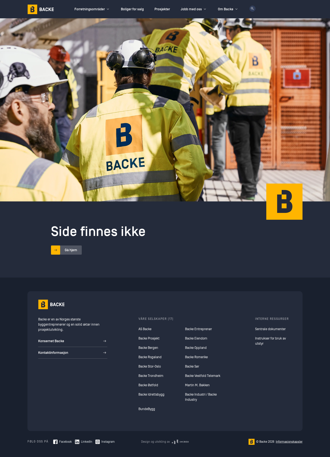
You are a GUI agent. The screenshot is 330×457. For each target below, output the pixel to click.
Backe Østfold (148, 385)
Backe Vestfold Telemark (202, 376)
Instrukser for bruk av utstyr (270, 341)
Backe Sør (192, 366)
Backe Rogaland (150, 357)
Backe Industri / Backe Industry (201, 397)
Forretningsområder (89, 9)
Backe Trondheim (150, 376)
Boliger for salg (132, 9)
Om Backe (225, 9)
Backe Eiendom (196, 338)
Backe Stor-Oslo (149, 366)
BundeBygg (146, 409)
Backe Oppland (196, 348)
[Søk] (252, 9)
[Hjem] (41, 9)
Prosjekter (162, 9)
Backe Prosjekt (148, 338)
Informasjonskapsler (289, 441)
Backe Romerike (196, 357)
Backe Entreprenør (198, 329)
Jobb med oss (191, 9)
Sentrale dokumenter (270, 329)
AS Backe (144, 329)
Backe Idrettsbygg (151, 395)
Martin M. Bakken (197, 385)
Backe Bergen (148, 348)
